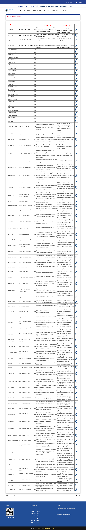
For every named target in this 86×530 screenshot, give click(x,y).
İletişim (65, 10)
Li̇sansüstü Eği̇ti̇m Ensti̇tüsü (26, 6)
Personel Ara (69, 2)
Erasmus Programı (35, 518)
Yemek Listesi (35, 515)
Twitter (16, 495)
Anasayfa (79, 2)
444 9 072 (60, 512)
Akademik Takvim (35, 513)
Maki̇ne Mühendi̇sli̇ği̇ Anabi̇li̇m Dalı (56, 6)
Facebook (9, 495)
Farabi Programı (35, 520)
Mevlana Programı (35, 522)
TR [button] (5, 2)
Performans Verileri (56, 10)
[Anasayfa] (21, 10)
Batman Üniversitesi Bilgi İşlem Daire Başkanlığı (46, 528)
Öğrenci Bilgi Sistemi (36, 511)
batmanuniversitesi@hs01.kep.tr (64, 514)
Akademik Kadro (37, 10)
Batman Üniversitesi (36, 508)
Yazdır (78, 495)
